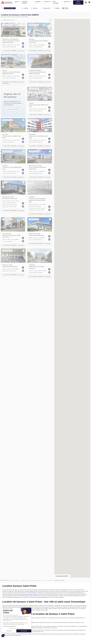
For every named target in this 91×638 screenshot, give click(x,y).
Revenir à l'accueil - (5, 580)
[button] (15, 8)
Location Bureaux (25, 580)
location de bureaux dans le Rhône (29, 594)
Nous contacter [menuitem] (78, 2)
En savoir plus (20, 50)
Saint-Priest (50, 580)
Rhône (44, 580)
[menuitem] (86, 2)
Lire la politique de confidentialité (9, 626)
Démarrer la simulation (13, 109)
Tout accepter (23, 630)
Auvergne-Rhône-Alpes (36, 580)
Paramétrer (8, 630)
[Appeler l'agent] (23, 43)
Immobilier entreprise (14, 580)
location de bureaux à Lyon (42, 597)
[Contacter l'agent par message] (23, 46)
